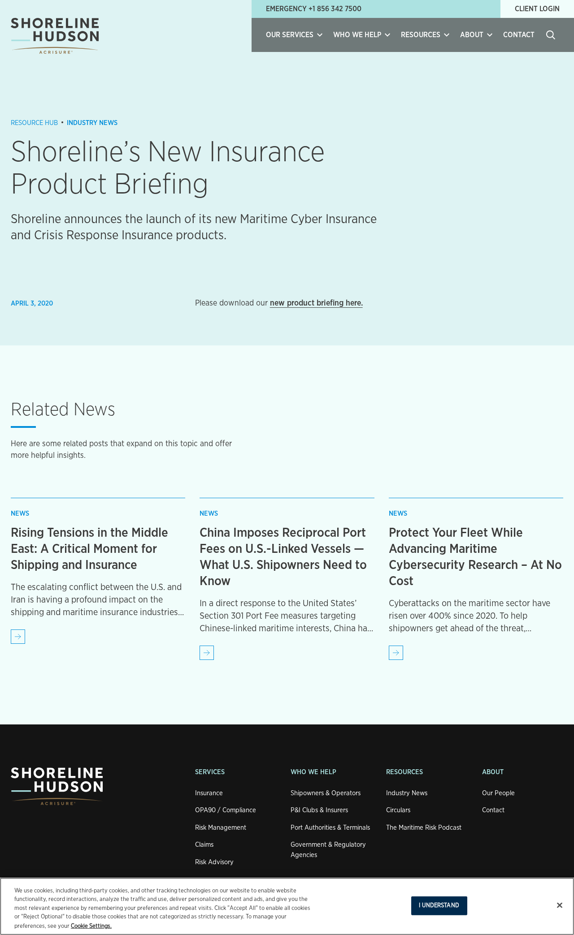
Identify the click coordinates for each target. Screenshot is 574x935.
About (493, 772)
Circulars (398, 810)
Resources (404, 772)
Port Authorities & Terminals (330, 827)
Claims (204, 844)
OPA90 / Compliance (225, 810)
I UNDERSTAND (439, 906)
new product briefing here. (316, 303)
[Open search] (551, 35)
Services (210, 772)
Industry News (92, 123)
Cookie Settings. (91, 926)
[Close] (560, 905)
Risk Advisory (214, 862)
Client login (537, 9)
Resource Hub (34, 123)
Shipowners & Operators (326, 793)
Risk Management (220, 827)
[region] (287, 906)
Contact (519, 35)
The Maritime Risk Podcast (423, 827)
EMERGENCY (313, 9)
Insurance (209, 793)
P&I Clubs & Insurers (319, 810)
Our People (498, 793)
